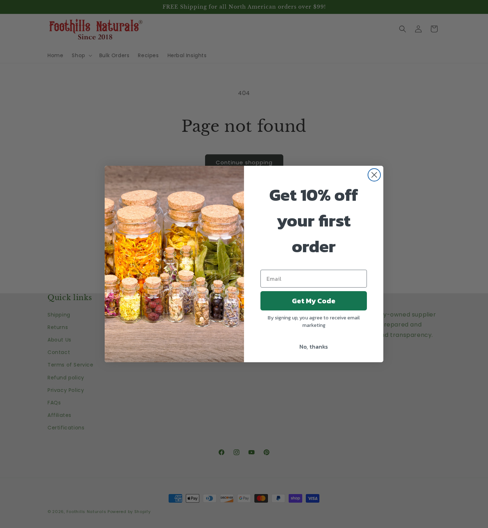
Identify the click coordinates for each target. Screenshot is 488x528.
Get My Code (313, 300)
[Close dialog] (374, 175)
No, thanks (313, 346)
